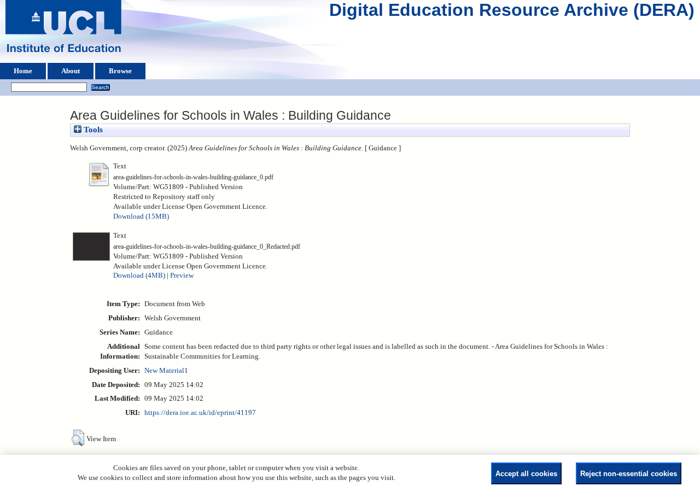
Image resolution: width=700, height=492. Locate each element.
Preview (182, 275)
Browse (120, 71)
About (70, 71)
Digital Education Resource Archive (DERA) (512, 12)
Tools (92, 129)
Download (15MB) (141, 216)
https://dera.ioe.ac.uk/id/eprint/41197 (200, 413)
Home (23, 71)
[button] (78, 438)
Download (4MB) (139, 275)
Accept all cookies (526, 474)
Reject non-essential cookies (628, 474)
